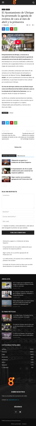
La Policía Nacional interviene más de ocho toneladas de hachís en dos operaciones (10, 136)
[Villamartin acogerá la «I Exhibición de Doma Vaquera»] (6, 162)
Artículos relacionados (9, 156)
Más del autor (21, 156)
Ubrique (11, 112)
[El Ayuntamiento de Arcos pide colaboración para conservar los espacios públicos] (6, 171)
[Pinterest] (11, 29)
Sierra (7, 6)
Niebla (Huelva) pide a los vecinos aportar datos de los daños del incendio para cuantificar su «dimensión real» (23, 302)
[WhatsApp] (15, 29)
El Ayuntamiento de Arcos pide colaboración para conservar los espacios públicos (22, 171)
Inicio (3, 6)
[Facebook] (3, 29)
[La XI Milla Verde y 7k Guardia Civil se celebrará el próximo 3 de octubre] (7, 317)
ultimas (7, 9)
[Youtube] (20, 412)
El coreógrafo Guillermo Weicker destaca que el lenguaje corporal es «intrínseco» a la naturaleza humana (23, 293)
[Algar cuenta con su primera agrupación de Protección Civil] (6, 179)
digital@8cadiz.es (14, 400)
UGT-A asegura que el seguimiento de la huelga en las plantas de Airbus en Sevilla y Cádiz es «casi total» (23, 284)
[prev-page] (3, 186)
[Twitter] (7, 29)
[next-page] (6, 186)
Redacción (6, 25)
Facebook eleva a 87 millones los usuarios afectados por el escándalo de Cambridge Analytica (26, 136)
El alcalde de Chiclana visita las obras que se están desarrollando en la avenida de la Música (23, 326)
